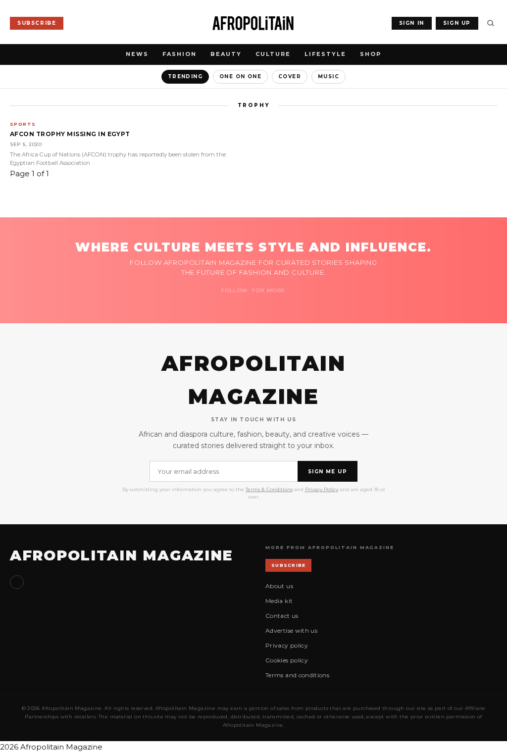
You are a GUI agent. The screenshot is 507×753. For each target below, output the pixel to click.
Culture (273, 53)
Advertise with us (291, 630)
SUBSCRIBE (36, 23)
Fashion (179, 53)
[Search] (490, 23)
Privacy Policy (321, 489)
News (137, 53)
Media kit (279, 600)
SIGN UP (457, 23)
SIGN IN (411, 23)
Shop (370, 53)
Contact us (282, 615)
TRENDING (185, 76)
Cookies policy (286, 660)
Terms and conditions (297, 675)
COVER (289, 76)
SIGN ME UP (327, 471)
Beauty (226, 53)
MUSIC (328, 76)
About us (279, 586)
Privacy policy (286, 645)
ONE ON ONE (240, 76)
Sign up (17, 582)
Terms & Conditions (269, 489)
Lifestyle (325, 53)
